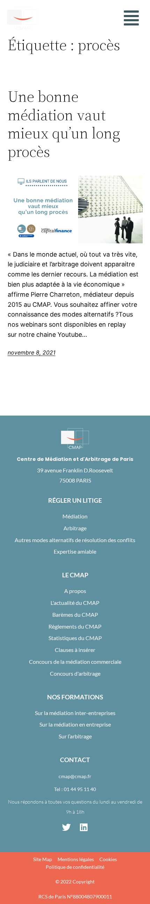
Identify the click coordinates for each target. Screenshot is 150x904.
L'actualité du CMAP (75, 602)
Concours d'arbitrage (75, 673)
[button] (131, 18)
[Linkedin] (83, 827)
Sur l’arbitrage (75, 736)
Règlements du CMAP (75, 626)
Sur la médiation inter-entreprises (75, 712)
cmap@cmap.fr (75, 776)
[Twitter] (66, 827)
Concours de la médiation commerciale (75, 661)
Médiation (75, 516)
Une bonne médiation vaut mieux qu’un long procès (64, 124)
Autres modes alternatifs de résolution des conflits (75, 540)
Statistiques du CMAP (75, 638)
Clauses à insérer (75, 649)
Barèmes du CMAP (75, 614)
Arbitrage (75, 528)
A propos (75, 590)
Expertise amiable (75, 551)
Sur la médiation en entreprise (75, 724)
